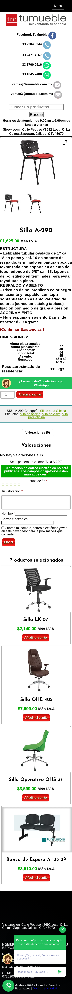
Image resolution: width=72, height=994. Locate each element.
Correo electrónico (15, 519)
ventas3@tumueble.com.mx (32, 93)
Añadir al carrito (30, 394)
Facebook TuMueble (32, 34)
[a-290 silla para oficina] (36, 203)
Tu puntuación (36, 481)
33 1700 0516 (32, 64)
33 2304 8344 (32, 44)
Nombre (8, 513)
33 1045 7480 (32, 74)
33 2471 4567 (32, 55)
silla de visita (51, 414)
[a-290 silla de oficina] (12, 203)
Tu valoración (12, 491)
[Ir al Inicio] (36, 24)
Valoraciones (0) (37, 432)
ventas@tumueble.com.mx (32, 84)
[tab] (37, 432)
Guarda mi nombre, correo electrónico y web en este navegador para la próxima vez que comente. (34, 531)
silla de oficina (30, 414)
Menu (58, 6)
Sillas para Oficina (53, 411)
